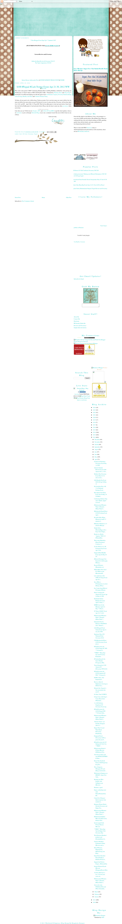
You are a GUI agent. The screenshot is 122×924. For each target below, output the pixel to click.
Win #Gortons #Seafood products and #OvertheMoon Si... (100, 837)
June (96, 454)
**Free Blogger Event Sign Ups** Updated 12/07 (43, 40)
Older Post (68, 197)
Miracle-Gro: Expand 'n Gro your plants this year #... (100, 690)
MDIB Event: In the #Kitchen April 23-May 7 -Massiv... (99, 606)
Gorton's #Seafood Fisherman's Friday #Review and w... (99, 843)
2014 (94, 432)
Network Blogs (36, 113)
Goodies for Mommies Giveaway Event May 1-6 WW (100, 463)
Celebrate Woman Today (41, 96)
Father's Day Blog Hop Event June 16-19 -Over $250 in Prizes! (88, 185)
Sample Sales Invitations (80, 327)
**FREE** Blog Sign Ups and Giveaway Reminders (99, 654)
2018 (94, 422)
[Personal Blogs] (82, 392)
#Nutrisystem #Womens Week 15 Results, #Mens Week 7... (100, 617)
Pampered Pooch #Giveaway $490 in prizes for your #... (100, 738)
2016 (94, 427)
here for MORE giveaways (52, 45)
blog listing (77, 394)
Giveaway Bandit (62, 94)
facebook (19, 113)
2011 (94, 900)
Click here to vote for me (83, 399)
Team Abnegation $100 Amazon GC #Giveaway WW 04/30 (100, 667)
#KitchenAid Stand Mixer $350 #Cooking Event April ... (100, 513)
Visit (79, 242)
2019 (94, 420)
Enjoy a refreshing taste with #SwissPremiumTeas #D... (100, 792)
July (96, 452)
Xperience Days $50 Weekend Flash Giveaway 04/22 (99, 636)
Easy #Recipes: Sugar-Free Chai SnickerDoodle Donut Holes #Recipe (91, 70)
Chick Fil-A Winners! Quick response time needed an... (100, 800)
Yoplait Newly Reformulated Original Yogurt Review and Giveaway (89, 188)
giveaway (30, 133)
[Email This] (50, 132)
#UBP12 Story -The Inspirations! (99, 678)
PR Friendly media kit (83, 131)
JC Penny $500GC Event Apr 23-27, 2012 (100, 612)
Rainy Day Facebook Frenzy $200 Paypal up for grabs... (100, 762)
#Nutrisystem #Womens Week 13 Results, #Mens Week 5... (100, 812)
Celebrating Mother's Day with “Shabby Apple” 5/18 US (100, 500)
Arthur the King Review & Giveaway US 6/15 (43, 61)
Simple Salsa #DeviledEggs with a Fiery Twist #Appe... (100, 529)
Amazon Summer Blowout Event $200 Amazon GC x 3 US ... (100, 469)
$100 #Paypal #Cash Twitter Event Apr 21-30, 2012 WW (100, 629)
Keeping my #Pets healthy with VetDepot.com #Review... (98, 782)
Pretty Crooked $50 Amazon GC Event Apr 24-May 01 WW (100, 594)
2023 (94, 410)
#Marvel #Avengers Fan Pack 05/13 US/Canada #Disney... (100, 561)
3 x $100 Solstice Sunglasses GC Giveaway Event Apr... (100, 705)
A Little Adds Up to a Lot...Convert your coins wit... (99, 874)
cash (20, 133)
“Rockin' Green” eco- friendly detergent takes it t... (99, 723)
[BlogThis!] (52, 132)
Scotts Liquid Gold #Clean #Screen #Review (99, 824)
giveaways (65, 106)
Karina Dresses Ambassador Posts (30, 80)
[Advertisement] (90, 257)
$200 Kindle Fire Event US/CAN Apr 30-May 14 (100, 482)
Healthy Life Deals (27, 96)
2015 (94, 430)
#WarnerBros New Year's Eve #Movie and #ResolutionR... (100, 571)
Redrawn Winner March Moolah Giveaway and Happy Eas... (100, 806)
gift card (25, 133)
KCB (103, 917)
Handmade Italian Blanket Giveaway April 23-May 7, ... (99, 600)
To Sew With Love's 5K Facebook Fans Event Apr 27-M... (100, 548)
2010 (94, 902)
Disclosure (76, 321)
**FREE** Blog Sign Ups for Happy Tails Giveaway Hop (100, 831)
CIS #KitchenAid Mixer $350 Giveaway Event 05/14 (100, 642)
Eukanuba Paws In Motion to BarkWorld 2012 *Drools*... (100, 623)
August (97, 449)
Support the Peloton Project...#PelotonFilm (100, 863)
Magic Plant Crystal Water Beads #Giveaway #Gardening (99, 730)
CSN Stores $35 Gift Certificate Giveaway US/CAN (85, 170)
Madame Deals (58, 92)
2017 (94, 425)
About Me (76, 317)
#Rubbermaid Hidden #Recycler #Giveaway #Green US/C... (100, 818)
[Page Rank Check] (84, 396)
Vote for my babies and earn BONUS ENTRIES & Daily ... (100, 756)
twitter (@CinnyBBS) (48, 111)
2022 (94, 412)
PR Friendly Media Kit (79, 323)
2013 (94, 435)
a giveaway (43, 109)
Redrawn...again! (98, 787)
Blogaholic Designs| (78, 923)
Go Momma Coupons (51, 94)
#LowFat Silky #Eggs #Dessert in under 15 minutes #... (100, 519)
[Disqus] (43, 171)
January (97, 897)
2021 (94, 415)
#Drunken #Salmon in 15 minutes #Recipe (100, 524)
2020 (94, 417)
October (97, 444)
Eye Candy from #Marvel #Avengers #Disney (100, 589)
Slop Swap (67, 92)
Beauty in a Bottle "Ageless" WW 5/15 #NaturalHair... (100, 536)
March (96, 892)
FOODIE (62, 80)
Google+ (35, 111)
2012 (94, 437)
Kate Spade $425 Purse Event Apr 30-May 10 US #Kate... (100, 494)
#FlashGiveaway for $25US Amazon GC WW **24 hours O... (100, 673)
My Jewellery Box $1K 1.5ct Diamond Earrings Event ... (100, 488)
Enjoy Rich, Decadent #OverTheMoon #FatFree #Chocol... (100, 857)
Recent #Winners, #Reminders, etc (99, 566)
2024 (94, 407)
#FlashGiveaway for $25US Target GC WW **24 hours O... (100, 648)
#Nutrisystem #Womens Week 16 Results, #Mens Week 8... (100, 507)
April (96, 459)
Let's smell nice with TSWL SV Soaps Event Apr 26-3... (100, 577)
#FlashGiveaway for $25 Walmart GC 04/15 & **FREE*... (100, 744)
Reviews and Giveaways (80, 325)
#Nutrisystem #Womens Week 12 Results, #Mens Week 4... (100, 880)
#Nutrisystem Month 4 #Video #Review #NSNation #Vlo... (100, 750)
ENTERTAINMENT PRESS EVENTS (49, 80)
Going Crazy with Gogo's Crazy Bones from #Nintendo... (100, 698)
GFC (39, 111)
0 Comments (42, 131)
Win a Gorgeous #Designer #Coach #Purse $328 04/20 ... (100, 769)
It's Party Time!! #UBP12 (100, 694)
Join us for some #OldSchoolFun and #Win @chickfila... (100, 887)
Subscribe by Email (79, 279)
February (97, 894)
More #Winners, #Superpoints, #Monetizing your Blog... (99, 850)
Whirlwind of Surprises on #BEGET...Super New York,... (101, 775)
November (97, 442)
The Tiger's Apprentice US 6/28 (43, 63)
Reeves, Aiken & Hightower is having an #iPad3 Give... (101, 683)
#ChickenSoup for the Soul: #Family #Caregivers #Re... (99, 661)
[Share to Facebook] (56, 132)
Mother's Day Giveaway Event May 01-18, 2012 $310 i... (100, 476)
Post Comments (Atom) (28, 201)
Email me (89, 127)
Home (43, 197)
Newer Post (18, 197)
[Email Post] (47, 131)
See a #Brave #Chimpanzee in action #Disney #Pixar (101, 584)
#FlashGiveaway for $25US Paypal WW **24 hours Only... (99, 711)
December (97, 439)
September (97, 447)
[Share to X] (54, 132)
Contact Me (77, 319)
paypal (36, 133)
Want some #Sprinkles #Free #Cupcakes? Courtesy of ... (100, 542)
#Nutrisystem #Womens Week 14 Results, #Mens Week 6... (100, 717)
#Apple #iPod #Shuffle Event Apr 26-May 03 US (100, 554)
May (96, 457)
